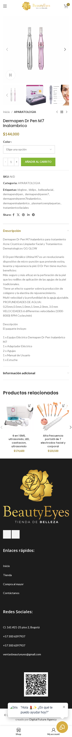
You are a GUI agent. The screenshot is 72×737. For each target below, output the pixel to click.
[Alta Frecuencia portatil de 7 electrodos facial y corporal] (53, 416)
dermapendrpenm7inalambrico (22, 198)
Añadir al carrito (38, 161)
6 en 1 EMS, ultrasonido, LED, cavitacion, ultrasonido (19, 441)
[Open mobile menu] (5, 6)
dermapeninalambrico (16, 203)
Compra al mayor (13, 584)
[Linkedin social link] (28, 215)
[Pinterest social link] (23, 215)
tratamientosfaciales (16, 207)
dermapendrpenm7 (37, 194)
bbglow (22, 189)
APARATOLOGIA (25, 112)
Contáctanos (11, 593)
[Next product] (66, 111)
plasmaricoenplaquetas (46, 203)
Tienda (7, 575)
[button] (7, 49)
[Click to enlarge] (10, 75)
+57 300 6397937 (14, 636)
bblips (32, 189)
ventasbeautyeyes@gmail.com (22, 654)
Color (7, 141)
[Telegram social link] (33, 215)
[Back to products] (61, 111)
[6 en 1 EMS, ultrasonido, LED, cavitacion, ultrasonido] (19, 416)
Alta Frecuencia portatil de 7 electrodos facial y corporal (53, 441)
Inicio (6, 112)
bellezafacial (45, 189)
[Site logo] (36, 5)
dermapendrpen (13, 194)
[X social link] (18, 215)
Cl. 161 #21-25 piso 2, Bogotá (21, 627)
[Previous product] (57, 111)
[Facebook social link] (13, 215)
